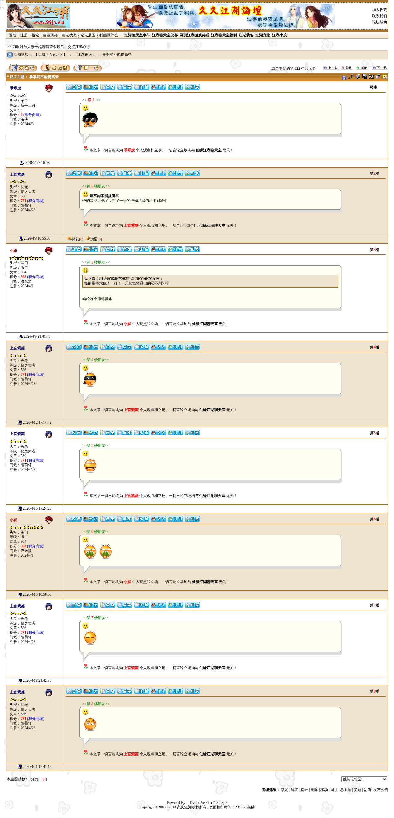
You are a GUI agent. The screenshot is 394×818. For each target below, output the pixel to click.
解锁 (294, 790)
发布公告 (380, 790)
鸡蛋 (94, 239)
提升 (304, 790)
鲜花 (75, 239)
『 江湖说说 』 (85, 54)
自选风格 (50, 35)
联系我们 (379, 16)
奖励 (357, 790)
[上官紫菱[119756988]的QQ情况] (159, 175)
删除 (314, 790)
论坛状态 (69, 35)
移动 (324, 790)
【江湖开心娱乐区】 (51, 54)
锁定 (284, 790)
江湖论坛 (21, 54)
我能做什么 (108, 35)
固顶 (334, 790)
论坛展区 (88, 35)
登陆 (12, 35)
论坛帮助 (379, 22)
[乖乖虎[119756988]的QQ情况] (159, 88)
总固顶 (345, 790)
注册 (24, 35)
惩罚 (367, 790)
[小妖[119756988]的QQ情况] (159, 251)
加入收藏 (379, 10)
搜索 (35, 35)
